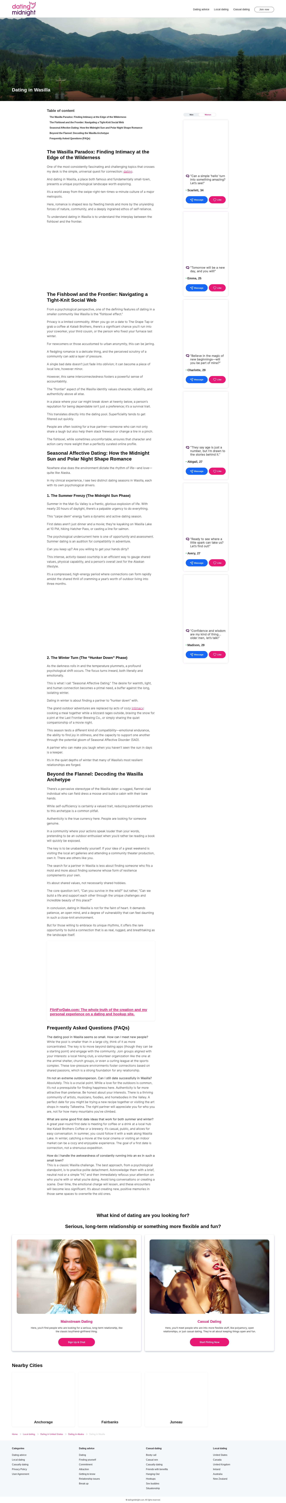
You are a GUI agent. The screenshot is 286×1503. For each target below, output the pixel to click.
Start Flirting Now (209, 1342)
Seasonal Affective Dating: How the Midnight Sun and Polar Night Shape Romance (96, 127)
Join (264, 9)
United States (220, 1455)
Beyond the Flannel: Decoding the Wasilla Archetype (79, 133)
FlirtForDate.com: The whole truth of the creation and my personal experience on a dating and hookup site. (98, 1012)
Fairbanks (109, 1422)
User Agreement (20, 1474)
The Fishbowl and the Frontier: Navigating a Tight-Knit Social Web (87, 122)
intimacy (137, 708)
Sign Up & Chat (76, 1342)
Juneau (176, 1422)
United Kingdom (221, 1464)
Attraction (84, 1469)
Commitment (85, 1464)
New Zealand (220, 1479)
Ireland (216, 1469)
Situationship (153, 1488)
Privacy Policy (19, 1469)
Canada (217, 1459)
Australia (217, 1474)
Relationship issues (89, 1479)
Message (198, 200)
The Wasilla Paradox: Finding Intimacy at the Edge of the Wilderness (88, 117)
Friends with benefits (157, 1469)
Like (219, 200)
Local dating (221, 9)
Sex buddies (152, 1483)
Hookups (151, 1479)
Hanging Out (152, 1474)
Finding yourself (87, 1459)
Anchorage (43, 1422)
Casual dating (241, 9)
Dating (82, 1455)
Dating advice (201, 9)
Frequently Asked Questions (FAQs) (70, 138)
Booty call (151, 1455)
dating (127, 171)
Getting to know (87, 1474)
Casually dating (20, 1464)
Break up (83, 1483)
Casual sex (152, 1459)
